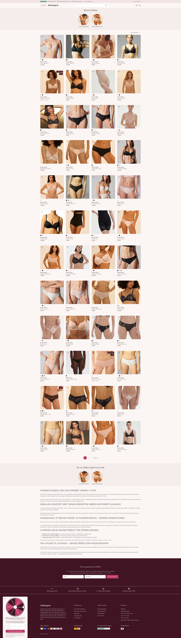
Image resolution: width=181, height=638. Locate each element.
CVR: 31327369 (125, 618)
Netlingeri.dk (45, 633)
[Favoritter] (136, 5)
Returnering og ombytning (80, 611)
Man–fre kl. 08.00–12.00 (126, 613)
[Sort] (42, 59)
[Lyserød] (92, 59)
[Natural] (42, 130)
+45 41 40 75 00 (125, 615)
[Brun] (68, 200)
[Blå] (119, 130)
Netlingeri (123, 609)
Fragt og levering (78, 615)
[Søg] (106, 5)
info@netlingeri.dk (125, 611)
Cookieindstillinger (101, 611)
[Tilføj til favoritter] (42, 36)
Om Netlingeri (77, 618)
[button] (90, 5)
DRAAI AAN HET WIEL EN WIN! (15, 631)
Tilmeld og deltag (112, 576)
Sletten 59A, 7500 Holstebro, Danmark (130, 620)
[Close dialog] (4, 598)
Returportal (76, 613)
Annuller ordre (100, 615)
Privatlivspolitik (100, 613)
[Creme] (40, 165)
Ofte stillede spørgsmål (79, 609)
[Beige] (40, 59)
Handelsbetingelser (101, 609)
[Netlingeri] (53, 5)
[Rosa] (119, 59)
